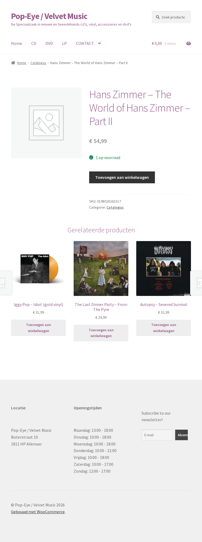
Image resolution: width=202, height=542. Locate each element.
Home (16, 43)
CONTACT (85, 43)
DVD (49, 43)
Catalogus (38, 62)
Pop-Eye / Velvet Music (49, 16)
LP (64, 43)
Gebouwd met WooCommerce (38, 511)
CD (33, 43)
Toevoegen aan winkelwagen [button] (38, 327)
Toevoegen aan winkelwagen (122, 177)
